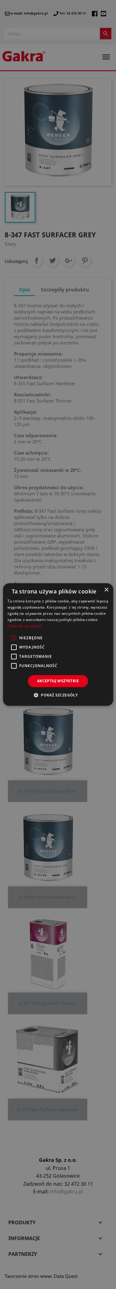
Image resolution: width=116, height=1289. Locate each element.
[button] (58, 695)
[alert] (58, 644)
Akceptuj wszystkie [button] (58, 680)
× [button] (106, 590)
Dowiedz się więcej (24, 625)
